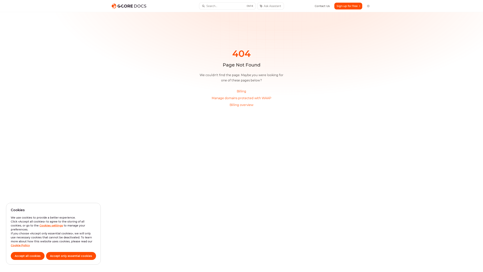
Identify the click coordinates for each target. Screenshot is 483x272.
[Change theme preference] (368, 6)
